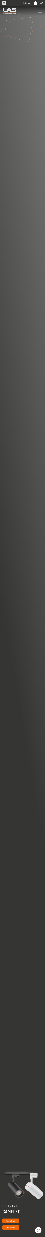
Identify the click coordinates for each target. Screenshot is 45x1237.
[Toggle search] (4, 3)
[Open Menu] (40, 11)
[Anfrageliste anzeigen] (36, 3)
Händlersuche (27, 3)
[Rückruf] (38, 1230)
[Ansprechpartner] (41, 3)
